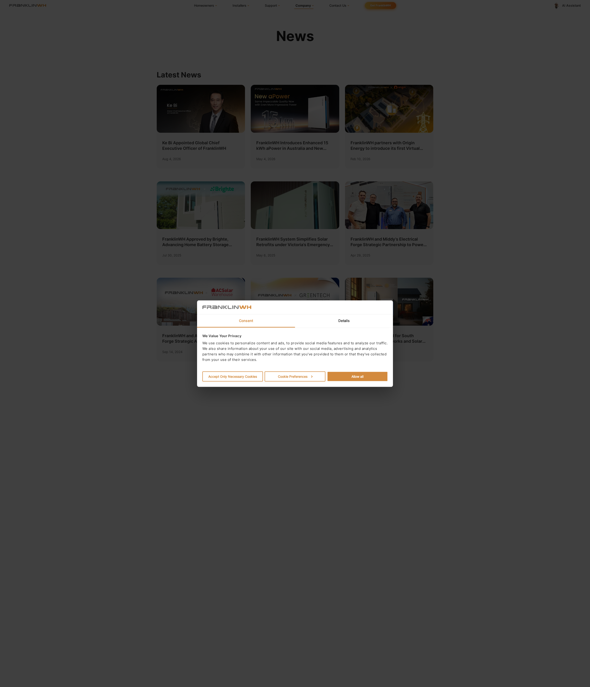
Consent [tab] (246, 320)
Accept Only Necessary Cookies (232, 376)
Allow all (357, 376)
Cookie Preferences (292, 376)
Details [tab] (344, 320)
